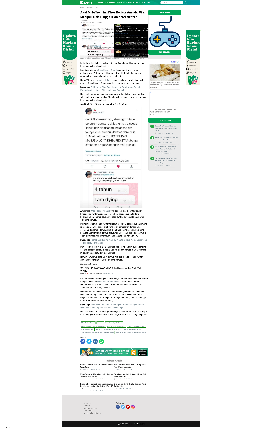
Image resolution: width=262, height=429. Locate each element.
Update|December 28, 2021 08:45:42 (92, 391)
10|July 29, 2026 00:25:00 (164, 153)
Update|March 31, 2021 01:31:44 (125, 379)
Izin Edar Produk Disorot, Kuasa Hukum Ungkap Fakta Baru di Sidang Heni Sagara (166, 149)
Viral (97, 7)
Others (149, 2)
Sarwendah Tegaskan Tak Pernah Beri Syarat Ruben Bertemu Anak (166, 139)
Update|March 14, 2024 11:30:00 (91, 369)
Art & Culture (134, 2)
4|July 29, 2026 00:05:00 (164, 165)
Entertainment (110, 2)
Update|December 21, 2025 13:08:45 (92, 379)
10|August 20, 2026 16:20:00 (165, 133)
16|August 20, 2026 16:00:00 (165, 142)
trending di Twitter (105, 80)
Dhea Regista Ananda (108, 70)
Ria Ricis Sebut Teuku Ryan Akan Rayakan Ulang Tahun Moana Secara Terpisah (166, 160)
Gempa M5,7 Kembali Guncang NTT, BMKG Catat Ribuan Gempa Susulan (166, 128)
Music (119, 2)
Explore (82, 7)
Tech (143, 2)
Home (100, 2)
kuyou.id (131, 424)
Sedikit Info (90, 7)
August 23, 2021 (108, 273)
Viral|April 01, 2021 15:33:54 (124, 369)
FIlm (125, 2)
